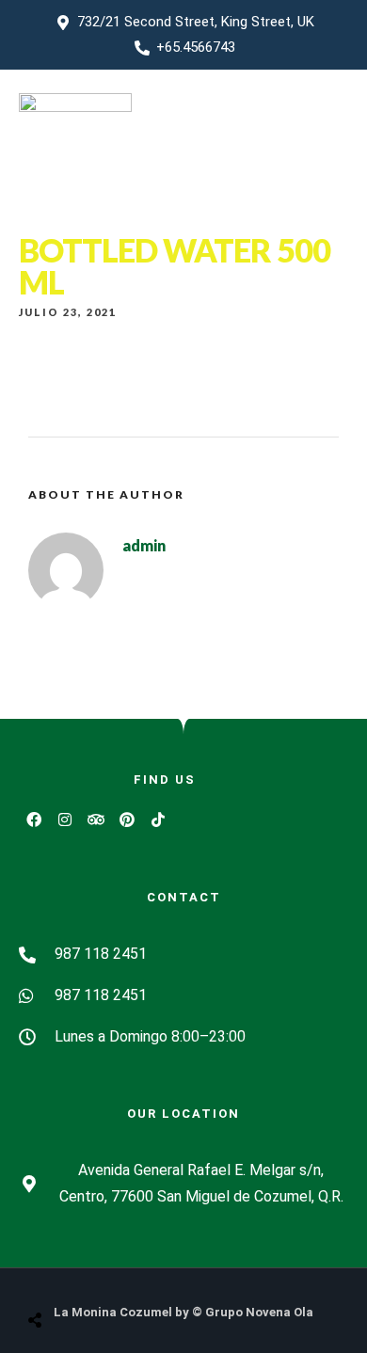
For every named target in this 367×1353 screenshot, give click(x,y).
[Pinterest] (127, 819)
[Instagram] (65, 819)
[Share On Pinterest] (111, 1273)
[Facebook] (34, 819)
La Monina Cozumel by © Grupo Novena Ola (183, 1312)
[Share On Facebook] (52, 1273)
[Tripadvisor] (96, 819)
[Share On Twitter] (81, 1273)
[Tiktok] (158, 819)
